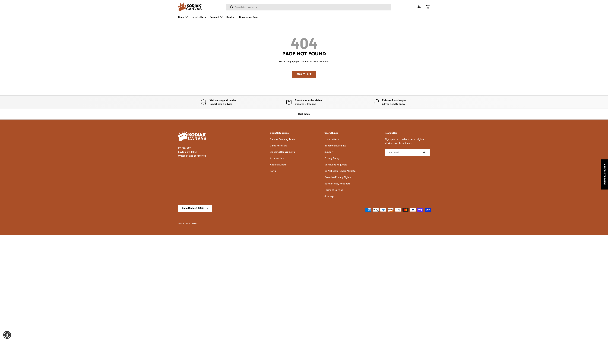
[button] (427, 6)
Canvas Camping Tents (282, 139)
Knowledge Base (248, 16)
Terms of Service (333, 189)
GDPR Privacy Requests (337, 183)
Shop (181, 16)
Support (214, 16)
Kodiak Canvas (191, 223)
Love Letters (199, 16)
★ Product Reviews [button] (604, 174)
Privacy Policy (332, 158)
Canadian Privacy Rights (337, 177)
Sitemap (329, 196)
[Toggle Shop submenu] (186, 17)
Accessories (277, 158)
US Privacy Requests (335, 164)
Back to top (304, 114)
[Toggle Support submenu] (221, 17)
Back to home (304, 74)
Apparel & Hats (278, 164)
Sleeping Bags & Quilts (282, 151)
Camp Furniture (278, 145)
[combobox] (308, 7)
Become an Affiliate (335, 145)
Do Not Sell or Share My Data (339, 170)
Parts (273, 170)
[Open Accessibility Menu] (7, 335)
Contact (230, 16)
